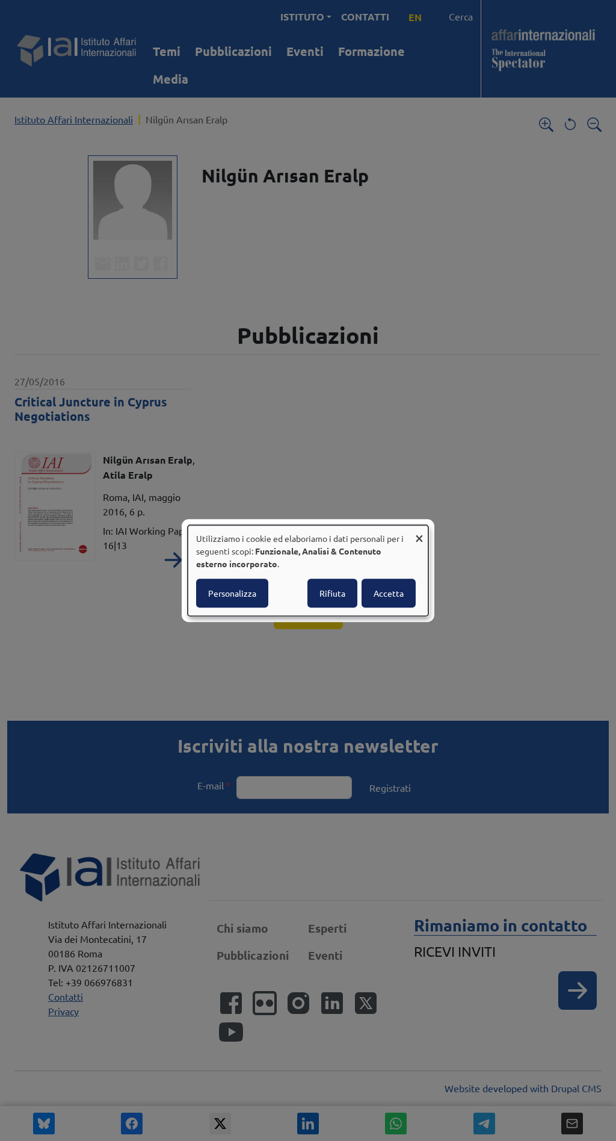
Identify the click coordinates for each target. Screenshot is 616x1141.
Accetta (389, 593)
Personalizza (232, 593)
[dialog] (308, 571)
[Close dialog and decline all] (419, 532)
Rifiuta (332, 593)
